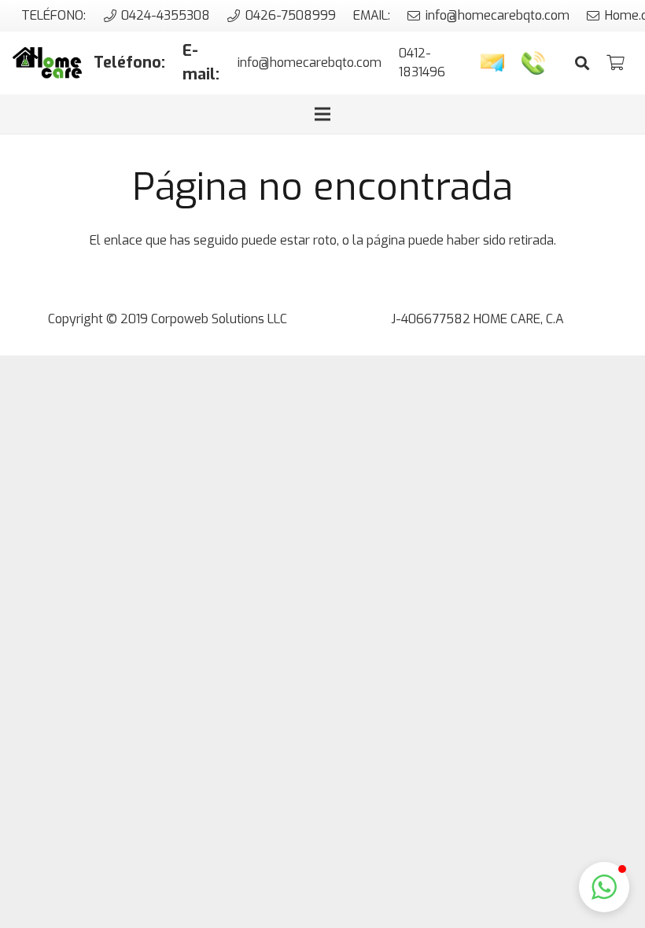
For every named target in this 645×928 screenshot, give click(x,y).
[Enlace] (47, 63)
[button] (604, 887)
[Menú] (322, 114)
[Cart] (615, 62)
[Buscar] (582, 63)
